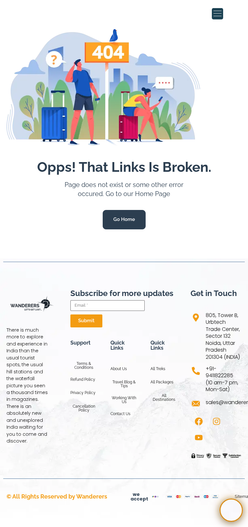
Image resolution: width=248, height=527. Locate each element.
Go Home (124, 219)
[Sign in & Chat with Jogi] (231, 510)
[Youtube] (199, 437)
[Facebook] (199, 421)
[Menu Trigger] (217, 13)
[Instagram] (216, 421)
